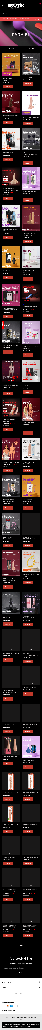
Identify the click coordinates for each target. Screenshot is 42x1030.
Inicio (13, 30)
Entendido (28, 1026)
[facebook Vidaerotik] (21, 993)
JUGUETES (20, 30)
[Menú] (3, 6)
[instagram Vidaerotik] (16, 993)
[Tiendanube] (21, 1019)
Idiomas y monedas (8, 1011)
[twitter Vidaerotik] (26, 993)
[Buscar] (38, 13)
